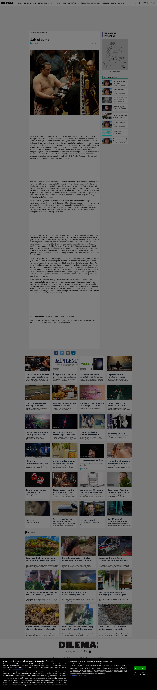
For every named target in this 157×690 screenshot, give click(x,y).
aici (9, 680)
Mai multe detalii (18, 669)
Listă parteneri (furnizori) (77, 675)
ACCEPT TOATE (140, 668)
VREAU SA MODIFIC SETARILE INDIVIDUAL (140, 673)
